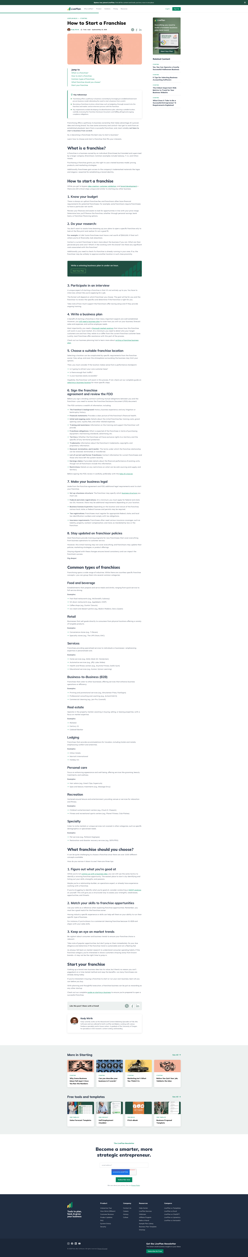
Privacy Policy (135, 1185)
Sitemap (142, 1230)
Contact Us (127, 1208)
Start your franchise (79, 85)
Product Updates (106, 1217)
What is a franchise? (79, 73)
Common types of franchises (82, 79)
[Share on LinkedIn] (140, 29)
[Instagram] (68, 1243)
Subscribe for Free (155, 1251)
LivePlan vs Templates (172, 1208)
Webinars (142, 1214)
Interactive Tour (106, 1208)
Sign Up (176, 9)
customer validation (108, 186)
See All (175, 1055)
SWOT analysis (135, 890)
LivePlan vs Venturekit (172, 1220)
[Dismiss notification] (245, 2)
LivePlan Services (145, 1211)
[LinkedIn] (76, 1243)
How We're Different (107, 1211)
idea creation (93, 186)
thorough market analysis (102, 328)
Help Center (143, 1208)
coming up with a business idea (94, 874)
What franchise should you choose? (86, 82)
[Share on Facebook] (136, 29)
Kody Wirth (75, 29)
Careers (126, 1211)
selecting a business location (79, 382)
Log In (167, 9)
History (125, 1214)
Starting (83, 18)
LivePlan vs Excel (170, 1211)
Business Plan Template (147, 1227)
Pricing (115, 9)
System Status (105, 1223)
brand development (129, 186)
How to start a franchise (81, 76)
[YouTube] (79, 1243)
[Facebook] (72, 1243)
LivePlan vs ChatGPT (172, 1214)
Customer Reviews (107, 1214)
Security (103, 1227)
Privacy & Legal (102, 1249)
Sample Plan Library (146, 1223)
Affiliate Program (145, 1217)
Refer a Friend (144, 1220)
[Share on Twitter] (132, 29)
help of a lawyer (126, 474)
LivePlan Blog (72, 18)
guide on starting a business (99, 992)
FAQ (101, 1220)
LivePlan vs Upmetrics (172, 1217)
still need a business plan (89, 321)
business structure (129, 493)
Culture (125, 1217)
